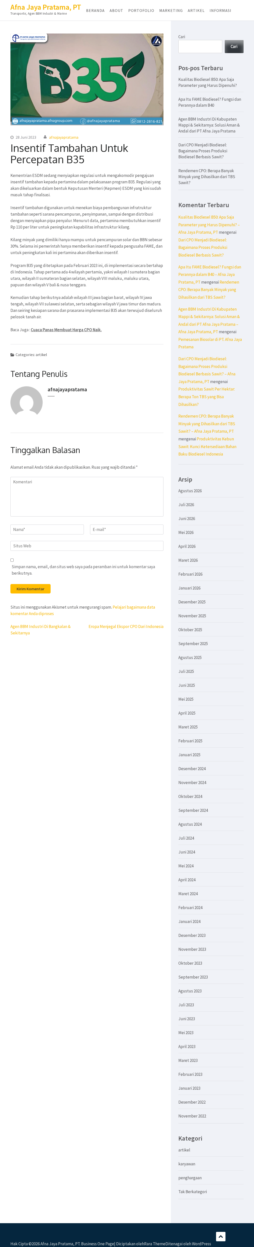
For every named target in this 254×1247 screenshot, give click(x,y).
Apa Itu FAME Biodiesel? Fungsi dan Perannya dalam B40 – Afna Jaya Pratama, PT (209, 274)
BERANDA (95, 10)
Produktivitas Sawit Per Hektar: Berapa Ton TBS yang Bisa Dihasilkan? (206, 396)
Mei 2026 (185, 532)
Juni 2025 (186, 685)
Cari (181, 36)
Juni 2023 (186, 1018)
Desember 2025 (192, 602)
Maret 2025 (188, 727)
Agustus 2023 (190, 991)
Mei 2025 (185, 699)
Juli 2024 (186, 838)
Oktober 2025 (190, 629)
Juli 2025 (186, 671)
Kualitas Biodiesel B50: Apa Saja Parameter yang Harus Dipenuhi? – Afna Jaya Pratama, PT (209, 224)
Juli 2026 (186, 504)
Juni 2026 (186, 518)
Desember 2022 (192, 1102)
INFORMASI (220, 10)
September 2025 (193, 643)
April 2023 (186, 1046)
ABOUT (116, 10)
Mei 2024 (185, 866)
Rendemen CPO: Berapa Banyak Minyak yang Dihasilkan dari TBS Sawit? (206, 176)
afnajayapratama (63, 137)
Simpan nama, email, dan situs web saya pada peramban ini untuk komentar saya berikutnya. (83, 570)
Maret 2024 (188, 893)
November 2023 (192, 949)
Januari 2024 (189, 921)
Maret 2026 (188, 560)
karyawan (186, 1164)
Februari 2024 (190, 907)
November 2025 (192, 616)
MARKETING (171, 10)
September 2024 (193, 810)
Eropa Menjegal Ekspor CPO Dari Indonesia (126, 626)
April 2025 (186, 713)
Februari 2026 (190, 574)
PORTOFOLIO (141, 10)
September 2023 (193, 977)
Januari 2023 (189, 1088)
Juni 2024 (186, 852)
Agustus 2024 (190, 824)
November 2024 (192, 782)
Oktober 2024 (190, 796)
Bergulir (220, 1236)
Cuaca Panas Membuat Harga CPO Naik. (66, 329)
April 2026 (186, 546)
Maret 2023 (188, 1060)
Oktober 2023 (190, 963)
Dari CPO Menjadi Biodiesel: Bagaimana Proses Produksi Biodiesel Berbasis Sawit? (202, 151)
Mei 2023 (185, 1032)
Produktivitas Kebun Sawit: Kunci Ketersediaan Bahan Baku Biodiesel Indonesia (207, 446)
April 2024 (186, 880)
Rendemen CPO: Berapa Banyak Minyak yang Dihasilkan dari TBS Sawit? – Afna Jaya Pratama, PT (206, 423)
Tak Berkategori (192, 1191)
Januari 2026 (189, 588)
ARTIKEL (196, 10)
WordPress (201, 1244)
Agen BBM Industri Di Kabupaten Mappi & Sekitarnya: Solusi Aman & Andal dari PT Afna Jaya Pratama (209, 125)
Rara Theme (154, 1244)
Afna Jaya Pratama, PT (45, 7)
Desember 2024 (192, 768)
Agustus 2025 (190, 657)
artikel (41, 354)
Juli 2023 (186, 1005)
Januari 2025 (189, 754)
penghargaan (190, 1178)
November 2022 (192, 1116)
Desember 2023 (192, 935)
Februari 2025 (190, 741)
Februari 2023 (190, 1074)
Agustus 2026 (190, 490)
